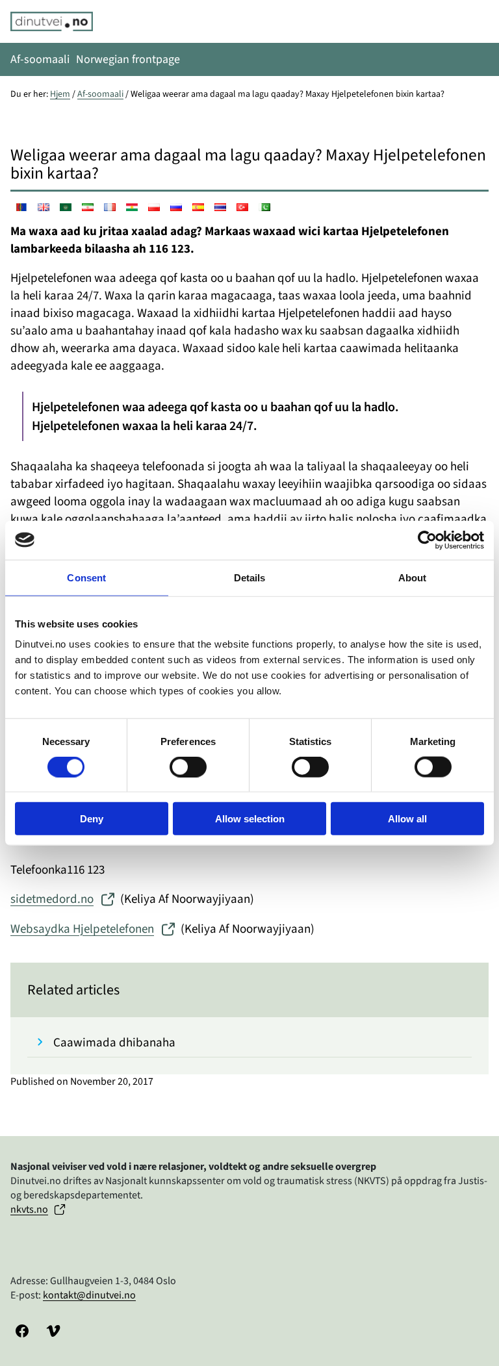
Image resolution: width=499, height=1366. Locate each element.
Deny (91, 818)
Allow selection (250, 818)
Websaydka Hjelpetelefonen (82, 929)
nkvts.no (29, 1209)
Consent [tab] (86, 577)
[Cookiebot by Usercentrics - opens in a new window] (427, 540)
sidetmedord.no (52, 899)
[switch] (188, 766)
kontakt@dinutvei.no (89, 1295)
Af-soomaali (100, 94)
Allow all (407, 818)
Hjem (60, 94)
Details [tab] (250, 577)
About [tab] (412, 577)
